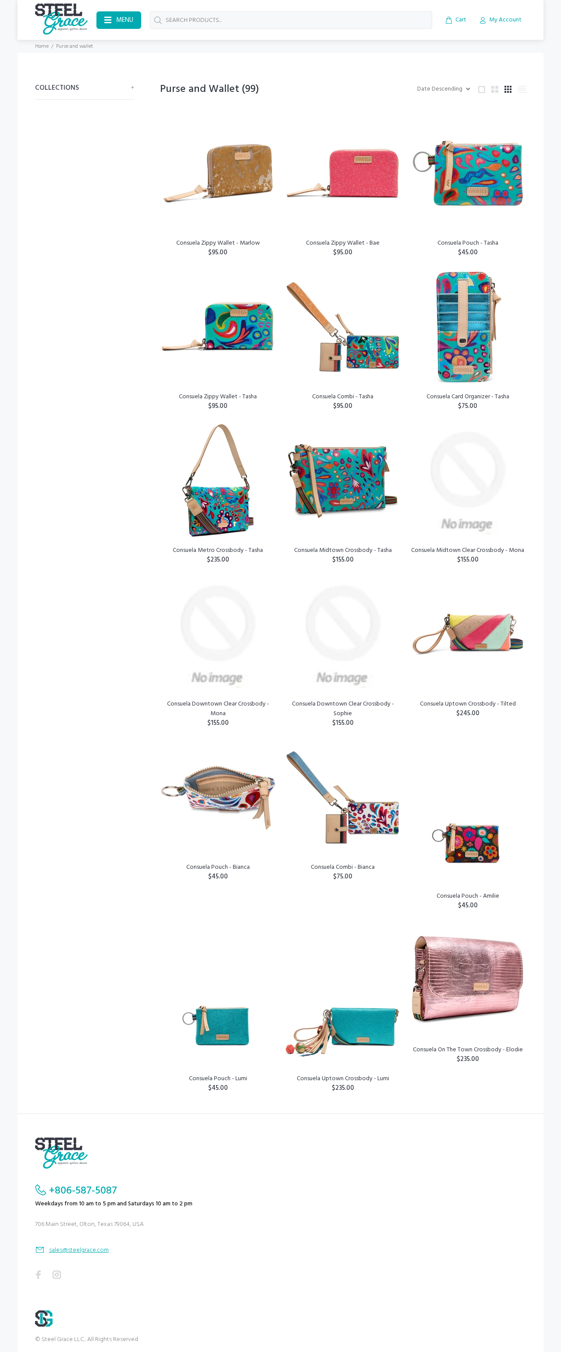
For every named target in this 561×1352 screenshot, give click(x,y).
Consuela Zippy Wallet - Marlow (218, 243)
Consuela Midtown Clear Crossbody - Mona (467, 550)
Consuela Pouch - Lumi (218, 1079)
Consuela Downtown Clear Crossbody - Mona (218, 709)
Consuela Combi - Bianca (343, 867)
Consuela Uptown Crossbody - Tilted (468, 704)
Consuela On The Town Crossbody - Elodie (468, 1050)
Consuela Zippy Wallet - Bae (343, 243)
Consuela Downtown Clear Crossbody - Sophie (343, 709)
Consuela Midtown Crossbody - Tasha (343, 550)
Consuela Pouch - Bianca (218, 867)
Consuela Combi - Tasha (342, 397)
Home (42, 46)
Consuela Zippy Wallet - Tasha (218, 397)
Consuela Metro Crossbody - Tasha (218, 550)
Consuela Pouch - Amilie (468, 896)
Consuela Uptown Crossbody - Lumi (343, 1079)
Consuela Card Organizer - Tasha (467, 397)
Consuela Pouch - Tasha (467, 243)
